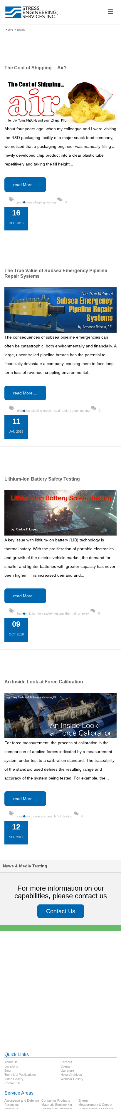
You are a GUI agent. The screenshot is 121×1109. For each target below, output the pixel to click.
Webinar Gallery (71, 1079)
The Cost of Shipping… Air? (35, 67)
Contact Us (60, 911)
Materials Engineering (56, 1104)
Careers (66, 1062)
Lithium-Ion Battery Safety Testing (42, 478)
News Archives (71, 1074)
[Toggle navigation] (110, 12)
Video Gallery (13, 1079)
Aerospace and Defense (21, 1100)
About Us (11, 1062)
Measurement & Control (95, 1104)
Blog (7, 1070)
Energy (83, 1100)
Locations (11, 1066)
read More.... (25, 184)
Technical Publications (20, 1074)
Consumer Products (55, 1100)
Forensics (11, 1104)
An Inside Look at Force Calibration (43, 681)
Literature (67, 1070)
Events (65, 1066)
